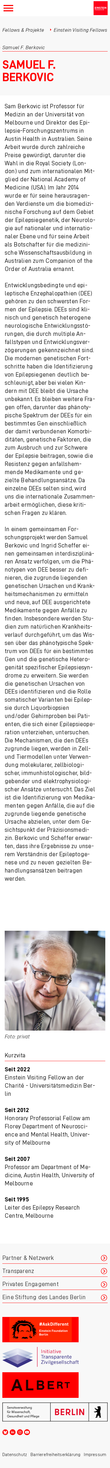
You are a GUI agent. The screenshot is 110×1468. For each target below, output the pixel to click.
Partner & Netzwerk (28, 1258)
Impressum (95, 1454)
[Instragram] (20, 1431)
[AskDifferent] (55, 1329)
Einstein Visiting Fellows (80, 30)
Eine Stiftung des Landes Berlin (44, 1297)
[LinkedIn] (13, 1431)
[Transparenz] (55, 1357)
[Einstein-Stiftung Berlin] (101, 8)
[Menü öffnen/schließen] (8, 8)
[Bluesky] (5, 1431)
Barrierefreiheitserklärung (55, 1454)
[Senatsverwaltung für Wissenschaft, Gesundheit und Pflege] (55, 1412)
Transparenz (18, 1271)
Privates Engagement (30, 1284)
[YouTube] (27, 1431)
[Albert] (55, 1385)
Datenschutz (14, 1454)
